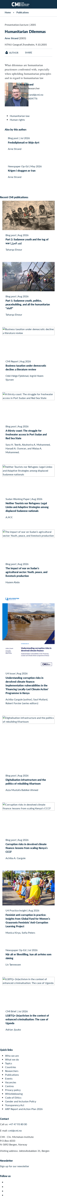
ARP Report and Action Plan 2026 (24, 1109)
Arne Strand (11, 38)
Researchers (11, 1071)
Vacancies (10, 1082)
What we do (12, 1059)
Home (8, 12)
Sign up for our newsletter (14, 1166)
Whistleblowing (14, 1094)
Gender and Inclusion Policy (20, 1101)
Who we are (12, 1055)
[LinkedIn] (7, 1195)
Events (9, 1078)
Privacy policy (13, 1090)
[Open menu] (4, 4)
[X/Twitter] (7, 1182)
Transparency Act (14, 1105)
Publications (22, 12)
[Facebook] (7, 1187)
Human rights (17, 119)
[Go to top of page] (52, 1196)
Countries (10, 1067)
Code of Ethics (13, 1097)
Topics (8, 1063)
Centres (9, 1086)
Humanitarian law (20, 116)
